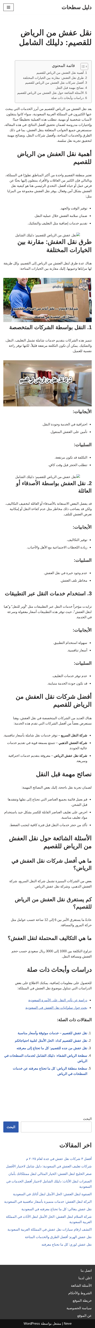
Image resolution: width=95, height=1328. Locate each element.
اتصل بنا (86, 1270)
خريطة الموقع (82, 1300)
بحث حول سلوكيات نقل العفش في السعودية (56, 1007)
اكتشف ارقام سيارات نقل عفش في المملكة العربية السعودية (50, 1229)
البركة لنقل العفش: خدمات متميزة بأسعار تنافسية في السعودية (48, 1201)
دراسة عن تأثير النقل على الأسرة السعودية (57, 1000)
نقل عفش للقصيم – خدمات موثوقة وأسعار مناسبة (52, 1033)
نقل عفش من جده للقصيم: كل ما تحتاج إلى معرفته (52, 1048)
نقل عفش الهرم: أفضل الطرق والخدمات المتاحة (58, 1237)
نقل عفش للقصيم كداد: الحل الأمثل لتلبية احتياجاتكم (51, 1040)
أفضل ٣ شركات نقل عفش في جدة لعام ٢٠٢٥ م (59, 1159)
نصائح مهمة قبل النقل (70, 87)
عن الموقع (84, 1315)
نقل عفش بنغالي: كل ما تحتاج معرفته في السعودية (56, 1209)
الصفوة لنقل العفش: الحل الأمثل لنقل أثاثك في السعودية (52, 1194)
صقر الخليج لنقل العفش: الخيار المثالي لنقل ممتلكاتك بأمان (50, 1174)
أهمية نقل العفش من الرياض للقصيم (60, 72)
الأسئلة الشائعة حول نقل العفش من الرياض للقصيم (50, 93)
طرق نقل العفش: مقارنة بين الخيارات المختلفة (53, 78)
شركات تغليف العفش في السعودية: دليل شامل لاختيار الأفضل (49, 1166)
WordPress (32, 1323)
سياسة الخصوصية (79, 1308)
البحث (87, 1119)
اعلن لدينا (85, 1278)
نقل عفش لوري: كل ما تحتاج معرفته (67, 1244)
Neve (68, 1323)
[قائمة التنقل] (8, 7)
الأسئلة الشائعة (81, 1285)
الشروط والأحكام (80, 1293)
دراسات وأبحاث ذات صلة (67, 98)
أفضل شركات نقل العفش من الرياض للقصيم (54, 82)
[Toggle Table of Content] (82, 66)
